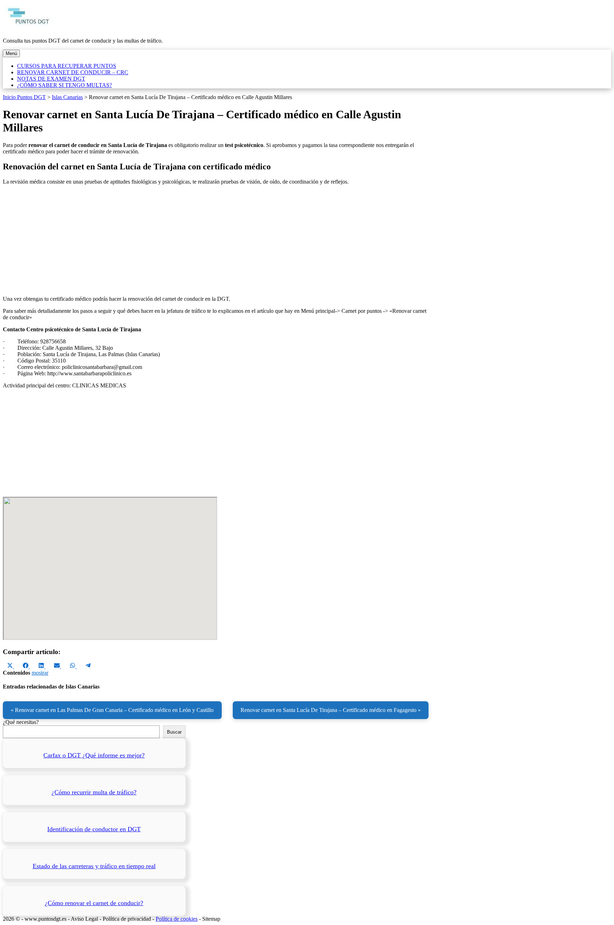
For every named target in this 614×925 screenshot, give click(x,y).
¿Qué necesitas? (21, 722)
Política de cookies (177, 919)
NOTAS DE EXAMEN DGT (51, 79)
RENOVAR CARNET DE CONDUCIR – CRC (72, 72)
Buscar (174, 732)
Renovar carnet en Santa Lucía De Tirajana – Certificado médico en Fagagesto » (331, 710)
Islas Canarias (67, 97)
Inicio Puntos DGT (24, 97)
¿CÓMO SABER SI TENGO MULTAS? (64, 85)
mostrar (40, 673)
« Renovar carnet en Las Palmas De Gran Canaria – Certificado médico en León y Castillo (112, 710)
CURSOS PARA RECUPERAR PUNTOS (66, 66)
